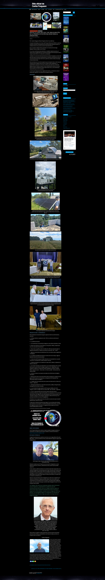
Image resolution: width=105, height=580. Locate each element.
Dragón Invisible (65, 120)
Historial (42, 9)
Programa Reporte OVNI (66, 128)
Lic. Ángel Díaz (65, 123)
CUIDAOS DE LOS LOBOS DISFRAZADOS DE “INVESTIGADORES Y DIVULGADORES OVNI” (46, 568)
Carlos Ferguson (34, 9)
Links (53, 9)
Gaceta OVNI (65, 121)
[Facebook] (30, 561)
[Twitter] (32, 561)
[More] (35, 561)
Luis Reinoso (65, 124)
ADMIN (65, 9)
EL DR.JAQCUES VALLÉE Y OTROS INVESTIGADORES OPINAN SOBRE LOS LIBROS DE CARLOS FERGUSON (68, 111)
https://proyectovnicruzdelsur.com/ (37, 433)
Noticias (64, 125)
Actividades (50, 9)
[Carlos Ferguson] (30, 9)
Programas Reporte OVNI (59, 9)
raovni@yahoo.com (39, 573)
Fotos (46, 9)
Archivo (39, 9)
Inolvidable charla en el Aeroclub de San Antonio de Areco (39, 564)
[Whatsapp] (33, 561)
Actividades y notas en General (67, 116)
